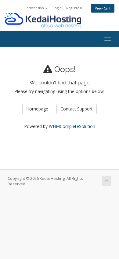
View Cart (102, 8)
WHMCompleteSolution (72, 126)
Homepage (37, 109)
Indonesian (35, 8)
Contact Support (76, 109)
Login (57, 8)
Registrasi (74, 8)
